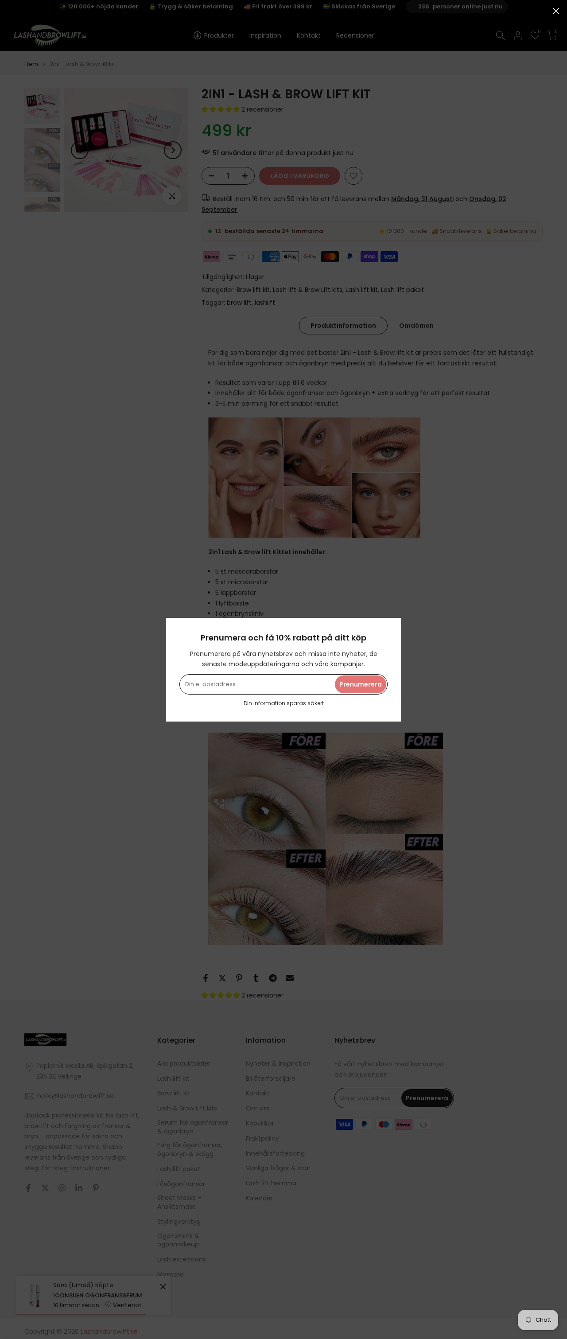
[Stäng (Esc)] (556, 11)
